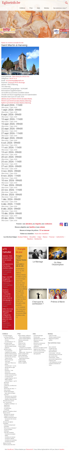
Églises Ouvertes (7, 443)
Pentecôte (6, 384)
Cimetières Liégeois (9, 438)
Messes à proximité (16, 101)
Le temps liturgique (7, 335)
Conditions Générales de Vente (54, 364)
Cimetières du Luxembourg (11, 440)
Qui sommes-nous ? (60, 8)
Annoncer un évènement (39, 343)
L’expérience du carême (10, 352)
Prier (31, 8)
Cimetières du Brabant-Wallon (10, 434)
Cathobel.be (60, 237)
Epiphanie (7, 347)
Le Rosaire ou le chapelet (25, 347)
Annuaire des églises (8, 422)
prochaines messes (16, 99)
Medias (46, 8)
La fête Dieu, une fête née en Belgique (10, 386)
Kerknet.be (38, 239)
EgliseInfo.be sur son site (39, 338)
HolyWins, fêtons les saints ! (11, 399)
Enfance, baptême (22, 363)
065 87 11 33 (13, 78)
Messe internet (6, 412)
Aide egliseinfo (37, 353)
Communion (7, 406)
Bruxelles (33, 237)
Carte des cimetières (9, 432)
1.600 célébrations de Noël (55, 362)
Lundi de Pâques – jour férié (11, 381)
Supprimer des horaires (39, 349)
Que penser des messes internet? (10, 419)
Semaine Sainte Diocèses (11, 353)
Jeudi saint (7, 361)
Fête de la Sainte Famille (10, 346)
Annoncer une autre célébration (38, 341)
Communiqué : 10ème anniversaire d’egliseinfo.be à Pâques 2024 (55, 359)
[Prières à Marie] (58, 294)
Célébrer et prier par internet (10, 417)
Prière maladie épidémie (24, 337)
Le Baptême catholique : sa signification (10, 404)
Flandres (30, 239)
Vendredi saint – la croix (10, 366)
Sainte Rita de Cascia (24, 358)
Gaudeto (61, 449)
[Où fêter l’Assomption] (58, 254)
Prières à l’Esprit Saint (23, 353)
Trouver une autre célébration (38, 345)
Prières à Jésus (22, 344)
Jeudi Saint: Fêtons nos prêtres (10, 363)
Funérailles (5, 423)
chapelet (38, 224)
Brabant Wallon (23, 237)
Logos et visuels (52, 335)
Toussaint (6, 394)
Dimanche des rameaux (10, 356)
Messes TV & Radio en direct (10, 411)
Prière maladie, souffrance (24, 335)
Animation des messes (8, 400)
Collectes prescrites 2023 (9, 444)
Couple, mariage (22, 361)
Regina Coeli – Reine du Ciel (25, 352)
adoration (29, 224)
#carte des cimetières (42, 233)
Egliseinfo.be (11, 3)
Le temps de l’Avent (8, 337)
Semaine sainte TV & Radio (11, 355)
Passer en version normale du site (12, 42)
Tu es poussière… (9, 350)
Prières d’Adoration (22, 355)
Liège (39, 237)
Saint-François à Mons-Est (20, 76)
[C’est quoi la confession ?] (38, 294)
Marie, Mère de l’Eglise (10, 393)
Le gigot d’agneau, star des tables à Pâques (11, 378)
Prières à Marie (58, 302)
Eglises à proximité (16, 103)
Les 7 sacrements (7, 402)
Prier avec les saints (23, 356)
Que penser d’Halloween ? (11, 397)
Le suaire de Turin (9, 376)
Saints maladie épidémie (25, 338)
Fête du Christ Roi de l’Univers (9, 339)
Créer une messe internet (40, 350)
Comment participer (38, 335)
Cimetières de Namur (10, 441)
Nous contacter (52, 347)
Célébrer (22, 8)
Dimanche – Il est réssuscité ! (9, 371)
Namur (45, 237)
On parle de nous (53, 348)
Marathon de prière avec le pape (25, 350)
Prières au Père (21, 343)
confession (48, 224)
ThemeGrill (29, 449)
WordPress (10, 449)
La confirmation (7, 408)
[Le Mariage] (38, 253)
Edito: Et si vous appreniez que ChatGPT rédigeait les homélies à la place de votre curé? (8, 315)
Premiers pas (37, 337)
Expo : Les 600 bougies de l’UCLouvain (7, 279)
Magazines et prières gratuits (54, 339)
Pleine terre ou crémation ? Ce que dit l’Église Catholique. (10, 429)
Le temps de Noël (8, 343)
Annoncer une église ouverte (40, 347)
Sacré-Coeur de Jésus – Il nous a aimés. (10, 389)
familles (32, 227)
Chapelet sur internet (9, 415)
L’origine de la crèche (10, 344)
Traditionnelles (21, 359)
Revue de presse (53, 351)
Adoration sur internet (9, 414)
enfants (42, 227)
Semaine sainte (7, 349)
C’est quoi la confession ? (38, 303)
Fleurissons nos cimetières (11, 396)
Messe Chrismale (9, 359)
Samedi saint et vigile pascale (10, 368)
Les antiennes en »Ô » (10, 341)
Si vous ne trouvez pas (39, 352)
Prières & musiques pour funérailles (9, 425)
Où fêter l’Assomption (58, 263)
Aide (38, 8)
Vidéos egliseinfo (53, 350)
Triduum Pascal (8, 358)
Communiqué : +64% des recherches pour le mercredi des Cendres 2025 (55, 354)
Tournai (51, 237)
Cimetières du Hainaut (10, 437)
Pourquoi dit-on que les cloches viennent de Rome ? (11, 374)
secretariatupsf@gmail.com (15, 80)
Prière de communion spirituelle (23, 341)
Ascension (6, 382)
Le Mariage (38, 262)
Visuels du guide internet (55, 337)
